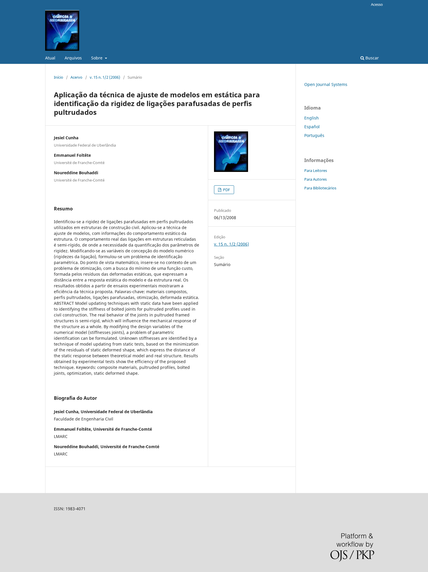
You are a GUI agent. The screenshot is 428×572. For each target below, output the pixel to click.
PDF (226, 189)
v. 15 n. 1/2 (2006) (105, 77)
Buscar (371, 58)
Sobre (97, 58)
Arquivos (73, 58)
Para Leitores (315, 170)
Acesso (377, 4)
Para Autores (315, 179)
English (311, 118)
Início (58, 77)
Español (312, 126)
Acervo (76, 77)
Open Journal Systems (325, 84)
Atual (50, 58)
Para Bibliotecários (320, 188)
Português (314, 135)
